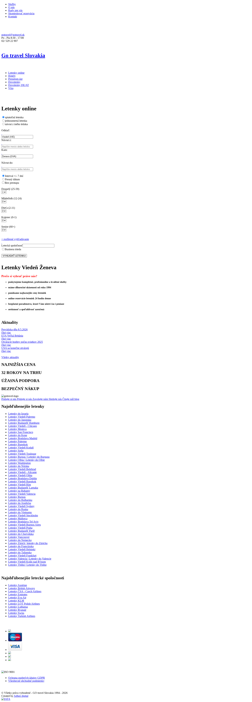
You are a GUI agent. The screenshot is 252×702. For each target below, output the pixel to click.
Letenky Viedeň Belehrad (22, 469)
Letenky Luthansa (18, 606)
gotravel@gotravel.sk (13, 34)
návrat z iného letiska (16, 124)
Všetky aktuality (10, 357)
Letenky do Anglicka (19, 503)
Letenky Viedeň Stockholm (23, 515)
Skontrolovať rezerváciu (21, 13)
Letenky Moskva (17, 429)
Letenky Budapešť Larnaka (23, 487)
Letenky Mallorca (17, 518)
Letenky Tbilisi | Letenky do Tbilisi (27, 564)
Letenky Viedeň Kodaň (21, 447)
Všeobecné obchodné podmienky (26, 680)
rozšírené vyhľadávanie (15, 239)
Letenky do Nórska (18, 466)
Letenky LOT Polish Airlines (24, 603)
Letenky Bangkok (18, 444)
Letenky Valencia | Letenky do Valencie (29, 558)
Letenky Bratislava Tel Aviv (23, 521)
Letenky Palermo (17, 441)
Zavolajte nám (41, 399)
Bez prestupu (12, 182)
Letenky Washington (19, 463)
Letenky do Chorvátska (21, 533)
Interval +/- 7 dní (14, 175)
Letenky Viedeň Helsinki (21, 549)
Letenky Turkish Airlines (21, 616)
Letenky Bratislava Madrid (22, 438)
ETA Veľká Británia (12, 335)
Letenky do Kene (17, 435)
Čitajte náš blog (70, 399)
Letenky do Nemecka (20, 540)
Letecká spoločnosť (12, 245)
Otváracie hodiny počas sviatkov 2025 (22, 341)
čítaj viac (6, 332)
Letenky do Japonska (19, 419)
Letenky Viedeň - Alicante (22, 472)
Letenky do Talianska (20, 552)
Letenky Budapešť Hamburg (23, 422)
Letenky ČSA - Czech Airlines (24, 591)
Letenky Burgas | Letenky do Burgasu (29, 456)
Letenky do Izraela (18, 413)
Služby (12, 4)
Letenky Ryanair (17, 609)
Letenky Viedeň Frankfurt (22, 555)
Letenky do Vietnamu (20, 512)
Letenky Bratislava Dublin (22, 478)
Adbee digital (21, 695)
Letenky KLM (16, 600)
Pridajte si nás (9, 399)
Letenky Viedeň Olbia (20, 475)
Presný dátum (12, 179)
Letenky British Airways (21, 588)
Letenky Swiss (16, 613)
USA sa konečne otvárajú (15, 348)
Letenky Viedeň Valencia (21, 493)
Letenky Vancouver (18, 537)
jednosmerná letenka (16, 120)
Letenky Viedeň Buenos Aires (24, 524)
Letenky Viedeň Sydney (21, 506)
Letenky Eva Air (17, 597)
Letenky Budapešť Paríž (21, 530)
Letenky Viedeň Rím (19, 484)
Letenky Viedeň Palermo (21, 416)
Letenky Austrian (17, 585)
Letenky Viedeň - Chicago (22, 426)
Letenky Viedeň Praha (20, 527)
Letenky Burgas (17, 496)
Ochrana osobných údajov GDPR (26, 677)
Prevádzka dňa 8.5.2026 (14, 329)
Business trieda (13, 249)
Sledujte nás (55, 399)
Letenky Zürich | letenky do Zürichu (27, 543)
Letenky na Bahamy (19, 490)
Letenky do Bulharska (20, 500)
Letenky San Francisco (20, 432)
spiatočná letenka (14, 117)
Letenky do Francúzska (21, 546)
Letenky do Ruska (18, 509)
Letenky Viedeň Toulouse (22, 453)
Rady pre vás (15, 10)
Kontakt (12, 16)
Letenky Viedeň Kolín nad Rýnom (27, 561)
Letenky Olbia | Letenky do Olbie (26, 459)
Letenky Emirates (17, 594)
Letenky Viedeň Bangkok (22, 481)
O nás (11, 7)
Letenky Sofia (15, 450)
